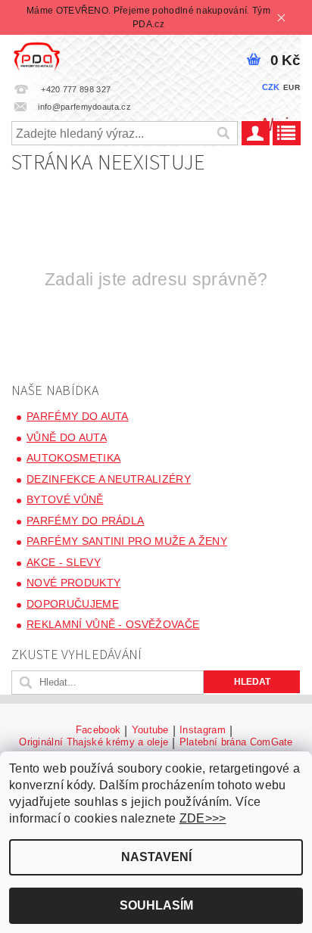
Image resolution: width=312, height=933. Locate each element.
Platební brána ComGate (236, 742)
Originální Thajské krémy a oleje (93, 742)
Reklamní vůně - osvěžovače (113, 624)
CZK (271, 87)
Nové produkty (73, 583)
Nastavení (156, 857)
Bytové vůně (65, 499)
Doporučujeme (73, 604)
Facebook (98, 730)
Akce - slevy (64, 562)
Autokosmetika (73, 458)
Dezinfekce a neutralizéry (109, 479)
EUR (291, 87)
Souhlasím (156, 905)
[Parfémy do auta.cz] (36, 54)
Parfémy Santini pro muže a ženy (127, 541)
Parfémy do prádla (85, 521)
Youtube (150, 730)
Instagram (202, 730)
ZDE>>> (202, 818)
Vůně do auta (67, 437)
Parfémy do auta (78, 416)
